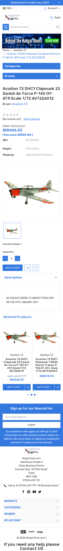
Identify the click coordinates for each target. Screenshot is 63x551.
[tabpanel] (17, 357)
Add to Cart (13, 387)
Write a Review (31, 119)
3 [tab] (35, 395)
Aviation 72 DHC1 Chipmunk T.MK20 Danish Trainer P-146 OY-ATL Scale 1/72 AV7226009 (46, 365)
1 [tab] (28, 395)
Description (13, 277)
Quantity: (8, 252)
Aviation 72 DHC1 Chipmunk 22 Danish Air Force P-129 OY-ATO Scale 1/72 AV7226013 (17, 365)
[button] (31, 41)
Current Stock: (12, 244)
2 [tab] (31, 395)
